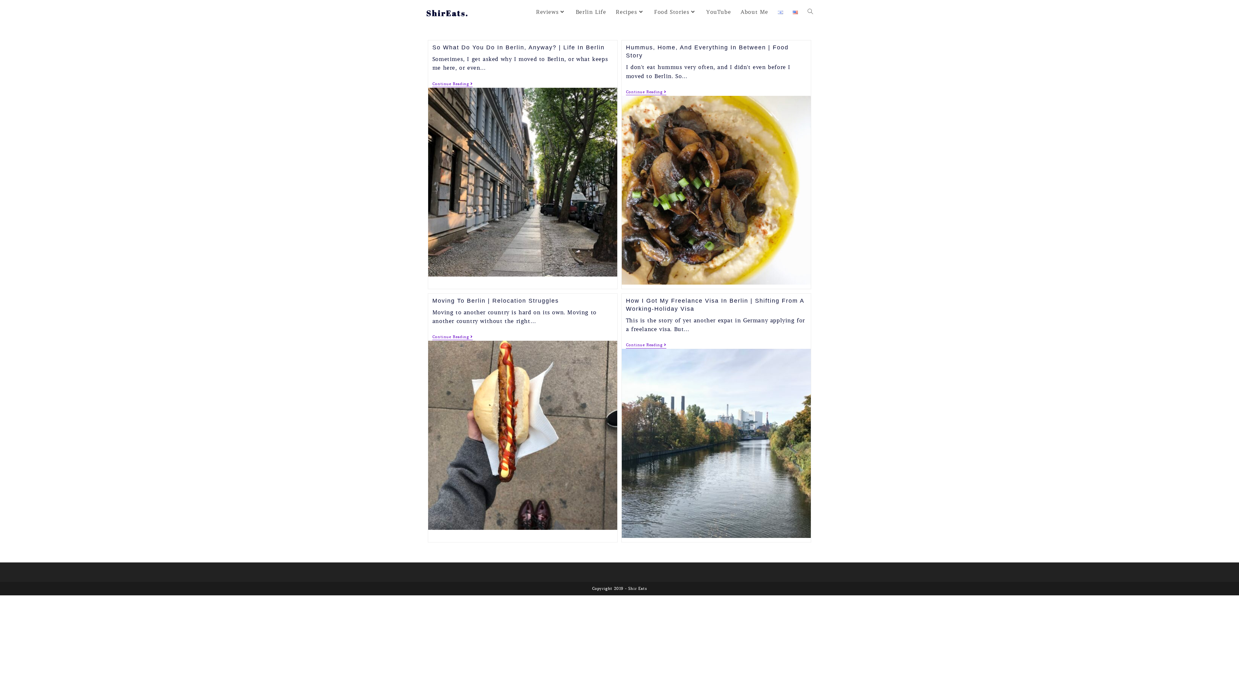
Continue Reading (452, 84)
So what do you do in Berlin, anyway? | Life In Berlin (518, 47)
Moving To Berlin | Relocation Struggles (495, 301)
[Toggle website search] (810, 12)
